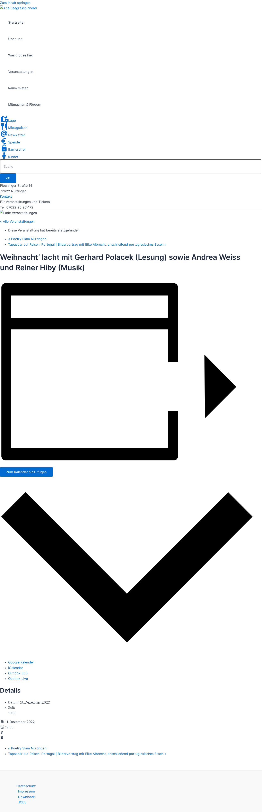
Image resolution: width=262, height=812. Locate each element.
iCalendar (15, 668)
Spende (14, 142)
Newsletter (16, 135)
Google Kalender (21, 662)
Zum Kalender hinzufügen (26, 472)
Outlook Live (18, 679)
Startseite (15, 22)
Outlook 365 (18, 673)
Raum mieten (18, 88)
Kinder (13, 157)
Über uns (15, 39)
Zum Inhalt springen (15, 3)
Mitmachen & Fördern (24, 104)
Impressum (26, 791)
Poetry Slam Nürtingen (27, 239)
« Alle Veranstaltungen (17, 221)
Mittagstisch (17, 128)
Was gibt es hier (20, 55)
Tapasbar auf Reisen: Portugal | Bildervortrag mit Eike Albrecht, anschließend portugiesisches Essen (87, 244)
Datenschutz (26, 786)
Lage (12, 120)
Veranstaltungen (20, 72)
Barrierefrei (16, 149)
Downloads (26, 797)
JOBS (22, 802)
